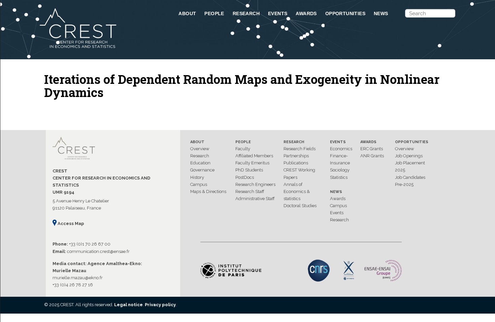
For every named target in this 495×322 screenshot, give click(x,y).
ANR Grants (372, 155)
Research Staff (249, 191)
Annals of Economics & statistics (297, 191)
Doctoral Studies (300, 205)
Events (277, 13)
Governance (202, 169)
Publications (296, 162)
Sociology (340, 169)
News (381, 13)
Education (200, 162)
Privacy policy (160, 304)
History (197, 177)
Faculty (242, 148)
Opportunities (345, 13)
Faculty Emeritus (252, 162)
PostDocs (244, 177)
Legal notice (128, 304)
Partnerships (296, 155)
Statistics (339, 177)
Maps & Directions (208, 191)
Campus (198, 184)
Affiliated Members (254, 155)
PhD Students (249, 169)
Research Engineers (255, 184)
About (187, 13)
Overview (199, 148)
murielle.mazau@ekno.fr (78, 277)
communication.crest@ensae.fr (98, 251)
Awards (306, 13)
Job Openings (409, 155)
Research (246, 13)
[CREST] (100, 48)
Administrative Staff (255, 198)
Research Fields (300, 148)
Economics (341, 148)
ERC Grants (371, 148)
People (214, 13)
